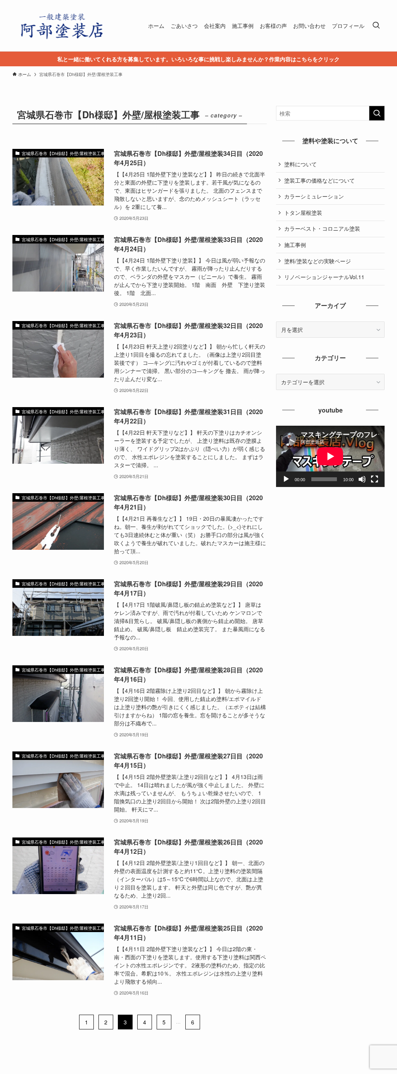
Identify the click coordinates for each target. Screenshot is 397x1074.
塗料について (300, 164)
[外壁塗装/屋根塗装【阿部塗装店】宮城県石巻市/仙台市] (60, 25)
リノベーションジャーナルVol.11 (324, 277)
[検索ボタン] (376, 25)
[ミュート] (362, 479)
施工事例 (295, 245)
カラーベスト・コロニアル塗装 (322, 228)
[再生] (286, 479)
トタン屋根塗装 (303, 212)
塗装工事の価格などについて (319, 180)
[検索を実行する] (377, 113)
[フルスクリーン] (374, 479)
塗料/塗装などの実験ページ (317, 261)
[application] (330, 456)
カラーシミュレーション (314, 196)
